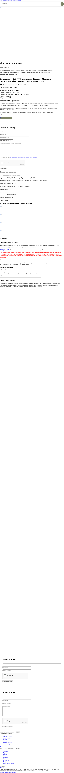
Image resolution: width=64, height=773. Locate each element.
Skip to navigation (5, 0)
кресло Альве (7, 738)
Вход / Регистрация (8, 763)
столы (5, 741)
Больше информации (6, 772)
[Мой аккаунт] (53, 4)
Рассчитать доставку (6, 118)
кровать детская (7, 742)
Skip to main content (15, 0)
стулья (5, 739)
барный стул (6, 744)
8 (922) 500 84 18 (5, 250)
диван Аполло (7, 736)
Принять (14, 772)
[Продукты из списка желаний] (56, 4)
